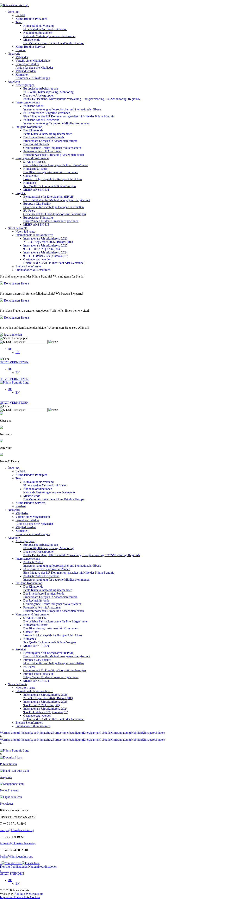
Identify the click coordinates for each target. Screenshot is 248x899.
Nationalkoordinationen (49, 34)
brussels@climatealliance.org (17, 843)
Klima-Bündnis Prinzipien (31, 18)
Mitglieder (22, 57)
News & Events (17, 228)
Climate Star (52, 177)
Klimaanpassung (120, 732)
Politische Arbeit (62, 107)
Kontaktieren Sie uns (16, 283)
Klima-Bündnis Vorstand (45, 27)
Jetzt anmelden (12, 334)
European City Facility (53, 205)
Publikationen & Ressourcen (33, 270)
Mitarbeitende (53, 41)
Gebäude (104, 732)
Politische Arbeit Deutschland (56, 121)
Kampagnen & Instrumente (32, 158)
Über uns (13, 11)
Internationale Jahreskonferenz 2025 (45, 247)
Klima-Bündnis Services (30, 46)
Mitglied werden (26, 71)
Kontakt (5, 866)
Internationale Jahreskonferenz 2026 (48, 240)
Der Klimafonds (47, 132)
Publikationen (19, 866)
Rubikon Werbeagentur (28, 893)
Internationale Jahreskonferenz (34, 235)
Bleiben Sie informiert (29, 266)
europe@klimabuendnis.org (17, 830)
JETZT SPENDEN (12, 871)
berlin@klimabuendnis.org (16, 856)
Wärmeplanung (9, 732)
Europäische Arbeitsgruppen (48, 90)
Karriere (21, 50)
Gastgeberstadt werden (53, 261)
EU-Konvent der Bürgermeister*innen (68, 114)
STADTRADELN (55, 163)
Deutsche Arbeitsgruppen (81, 97)
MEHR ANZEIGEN (36, 189)
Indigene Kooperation (29, 126)
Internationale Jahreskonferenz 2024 (45, 254)
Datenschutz (22, 897)
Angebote (14, 81)
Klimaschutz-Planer (50, 170)
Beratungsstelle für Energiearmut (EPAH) (56, 198)
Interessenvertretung (28, 102)
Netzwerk (14, 53)
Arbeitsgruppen (25, 85)
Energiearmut (91, 732)
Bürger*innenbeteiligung (68, 732)
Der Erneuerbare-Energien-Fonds (50, 139)
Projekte (21, 193)
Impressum (7, 897)
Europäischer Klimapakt (50, 219)
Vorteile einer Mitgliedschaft (33, 60)
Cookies (35, 897)
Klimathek (33, 76)
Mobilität (136, 732)
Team (19, 22)
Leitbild (20, 15)
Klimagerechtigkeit (153, 732)
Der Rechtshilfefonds (52, 146)
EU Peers (54, 212)
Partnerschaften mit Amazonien (53, 153)
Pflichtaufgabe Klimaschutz (36, 732)
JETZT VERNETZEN (14, 362)
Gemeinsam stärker (34, 65)
